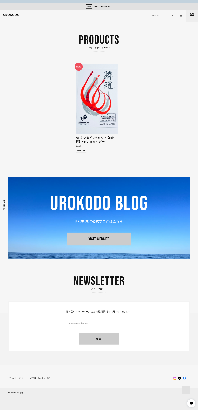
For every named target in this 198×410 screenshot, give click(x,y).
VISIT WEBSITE (99, 239)
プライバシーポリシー (16, 378)
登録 (99, 338)
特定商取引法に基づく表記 (40, 378)
